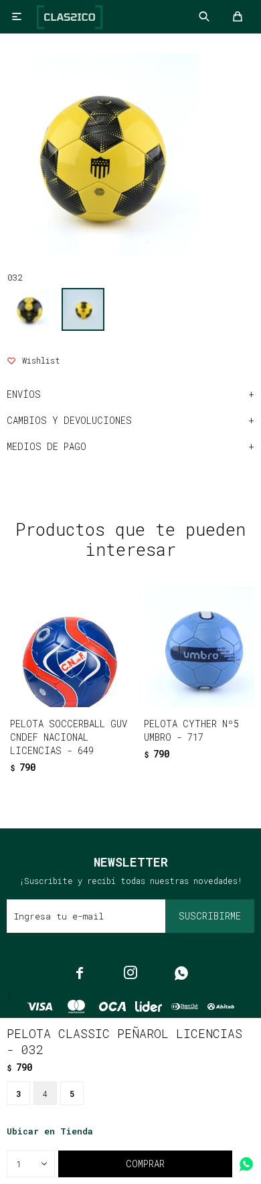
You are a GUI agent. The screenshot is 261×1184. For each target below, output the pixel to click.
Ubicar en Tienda (50, 1131)
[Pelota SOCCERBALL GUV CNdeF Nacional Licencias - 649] (70, 647)
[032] (83, 309)
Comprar (145, 1163)
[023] (29, 309)
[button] (102, 775)
